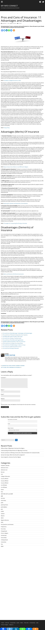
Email (2, 394)
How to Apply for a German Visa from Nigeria (11, 457)
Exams (2, 489)
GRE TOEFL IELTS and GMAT (7, 494)
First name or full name (12, 419)
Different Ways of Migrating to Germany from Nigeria (12, 448)
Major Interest (10, 428)
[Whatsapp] (9, 29)
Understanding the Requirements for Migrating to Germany (14, 450)
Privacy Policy (7, 127)
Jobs (2, 509)
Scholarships (4, 535)
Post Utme (3, 529)
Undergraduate (4, 539)
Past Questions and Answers (7, 524)
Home (3, 622)
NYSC (2, 522)
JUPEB (2, 511)
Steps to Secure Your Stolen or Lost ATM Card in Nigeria (16, 167)
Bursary (2, 472)
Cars (2, 474)
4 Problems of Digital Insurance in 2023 (12, 80)
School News (4, 537)
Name (2, 389)
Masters (3, 515)
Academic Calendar (5, 465)
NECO (2, 518)
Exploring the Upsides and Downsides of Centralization (16, 203)
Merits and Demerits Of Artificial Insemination (14, 274)
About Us (11, 624)
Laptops (3, 513)
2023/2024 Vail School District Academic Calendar (12, 365)
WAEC (2, 546)
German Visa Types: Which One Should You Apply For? (13, 455)
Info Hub (19, 23)
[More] (14, 29)
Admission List (4, 470)
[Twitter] (43, 2)
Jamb (2, 502)
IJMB (2, 496)
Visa (2, 544)
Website (3, 398)
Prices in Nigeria (4, 533)
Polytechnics (4, 526)
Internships (3, 500)
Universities (3, 542)
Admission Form (4, 467)
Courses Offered (4, 478)
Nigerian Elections (5, 520)
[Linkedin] (7, 29)
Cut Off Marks (4, 485)
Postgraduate (4, 531)
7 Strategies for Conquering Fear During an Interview (15, 223)
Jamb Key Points (4, 504)
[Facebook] (40, 2)
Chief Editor (14, 23)
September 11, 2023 (6, 23)
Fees (2, 491)
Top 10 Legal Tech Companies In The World (10, 367)
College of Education (5, 476)
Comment (3, 377)
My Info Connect (9, 5)
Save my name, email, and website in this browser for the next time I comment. (18, 404)
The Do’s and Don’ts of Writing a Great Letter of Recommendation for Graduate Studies (20, 452)
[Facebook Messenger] (11, 29)
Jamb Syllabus (4, 507)
